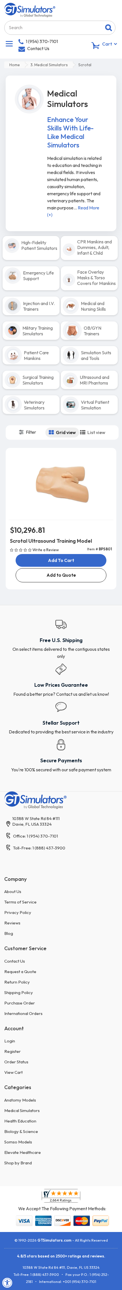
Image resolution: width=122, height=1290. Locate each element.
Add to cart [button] (61, 560)
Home (14, 64)
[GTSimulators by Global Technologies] (29, 9)
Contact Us (38, 48)
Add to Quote (61, 575)
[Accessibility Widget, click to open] (7, 1282)
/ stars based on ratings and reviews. (61, 1256)
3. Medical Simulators (49, 64)
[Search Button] (108, 28)
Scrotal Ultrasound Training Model (51, 541)
